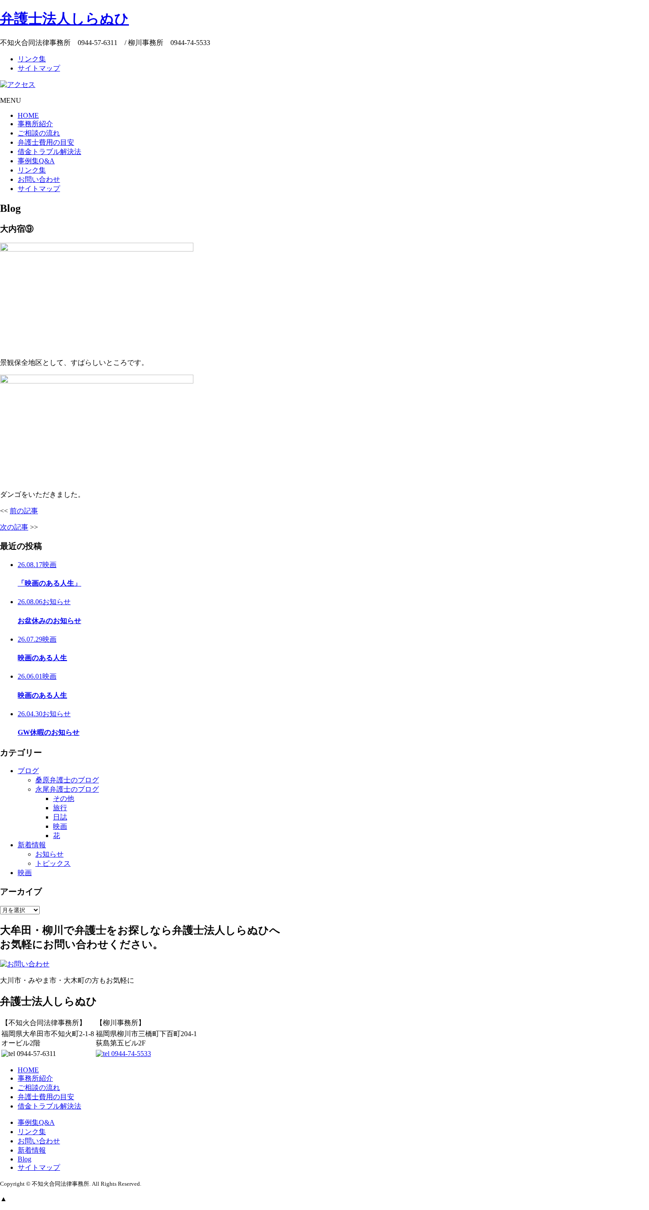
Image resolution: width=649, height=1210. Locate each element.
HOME (28, 115)
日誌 (60, 817)
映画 (60, 826)
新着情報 (32, 845)
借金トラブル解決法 (49, 151)
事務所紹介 (35, 124)
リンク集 (32, 59)
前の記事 (24, 511)
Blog (24, 1159)
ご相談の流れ (39, 133)
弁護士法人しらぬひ (64, 18)
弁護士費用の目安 (46, 142)
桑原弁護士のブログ (67, 780)
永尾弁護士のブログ (67, 789)
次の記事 (14, 527)
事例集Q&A (36, 161)
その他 (63, 798)
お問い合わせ (39, 179)
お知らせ (49, 854)
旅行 (60, 808)
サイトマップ (39, 68)
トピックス (53, 863)
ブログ (28, 770)
